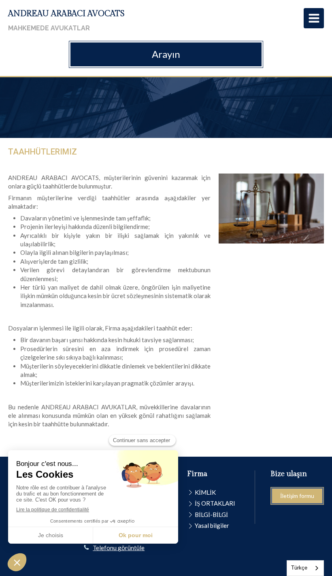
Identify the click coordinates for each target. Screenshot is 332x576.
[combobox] (305, 568)
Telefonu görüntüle (119, 547)
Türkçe (299, 568)
